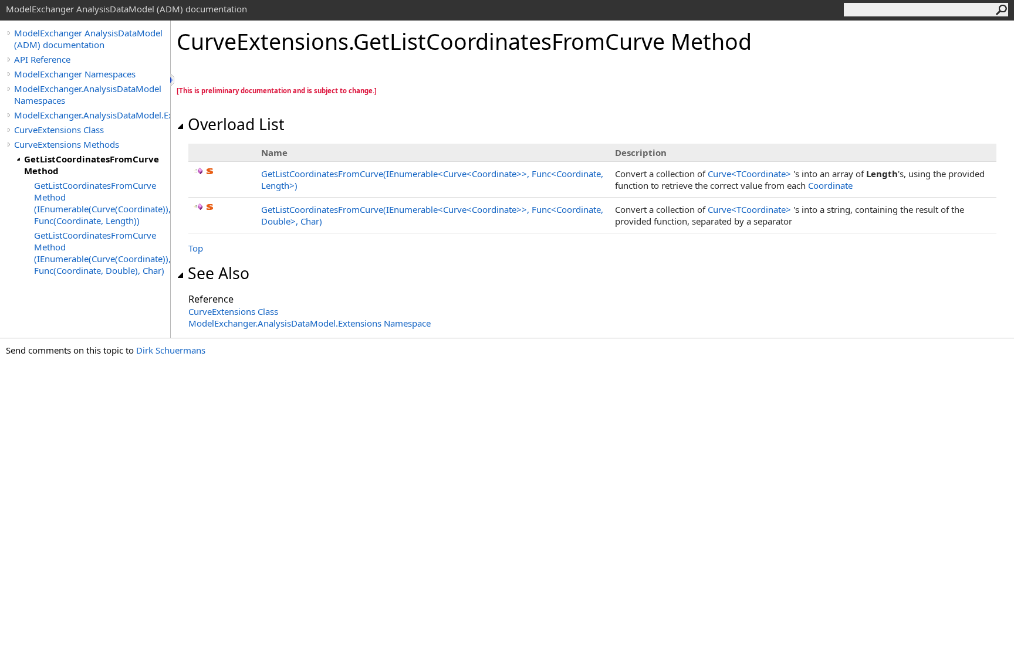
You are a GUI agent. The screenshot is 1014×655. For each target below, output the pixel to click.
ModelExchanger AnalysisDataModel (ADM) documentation (88, 38)
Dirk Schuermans (170, 350)
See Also (218, 273)
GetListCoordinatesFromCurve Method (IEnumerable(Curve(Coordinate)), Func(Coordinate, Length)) (102, 202)
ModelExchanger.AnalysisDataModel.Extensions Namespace (309, 323)
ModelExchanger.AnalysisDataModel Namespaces (87, 94)
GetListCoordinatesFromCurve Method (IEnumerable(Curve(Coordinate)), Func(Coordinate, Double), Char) (102, 252)
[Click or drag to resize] (173, 80)
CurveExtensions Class (59, 129)
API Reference (42, 59)
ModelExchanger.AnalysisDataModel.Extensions (92, 115)
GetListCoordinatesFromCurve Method (91, 165)
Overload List (236, 124)
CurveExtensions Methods (66, 144)
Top (195, 248)
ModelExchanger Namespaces (75, 74)
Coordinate (830, 185)
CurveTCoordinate (750, 173)
